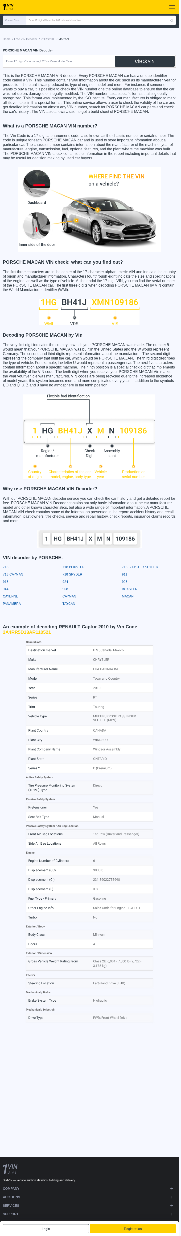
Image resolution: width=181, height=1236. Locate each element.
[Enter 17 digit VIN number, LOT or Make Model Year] (171, 20)
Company (11, 1188)
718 (5, 567)
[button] (14, 20)
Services (11, 1205)
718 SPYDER (72, 574)
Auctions (11, 1197)
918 (5, 582)
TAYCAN (68, 603)
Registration (133, 1229)
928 (125, 582)
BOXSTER (129, 589)
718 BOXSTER (73, 567)
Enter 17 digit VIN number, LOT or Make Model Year (55, 20)
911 (124, 574)
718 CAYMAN (13, 574)
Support (11, 1214)
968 (65, 589)
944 (5, 589)
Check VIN (145, 61)
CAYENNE (10, 596)
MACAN (128, 596)
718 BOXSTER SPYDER (140, 567)
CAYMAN (69, 596)
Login (46, 1229)
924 (65, 582)
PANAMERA (12, 603)
